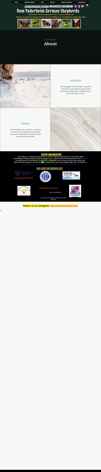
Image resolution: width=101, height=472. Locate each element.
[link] (87, 5)
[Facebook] (79, 6)
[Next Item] (96, 340)
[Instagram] (75, 6)
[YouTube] (82, 6)
